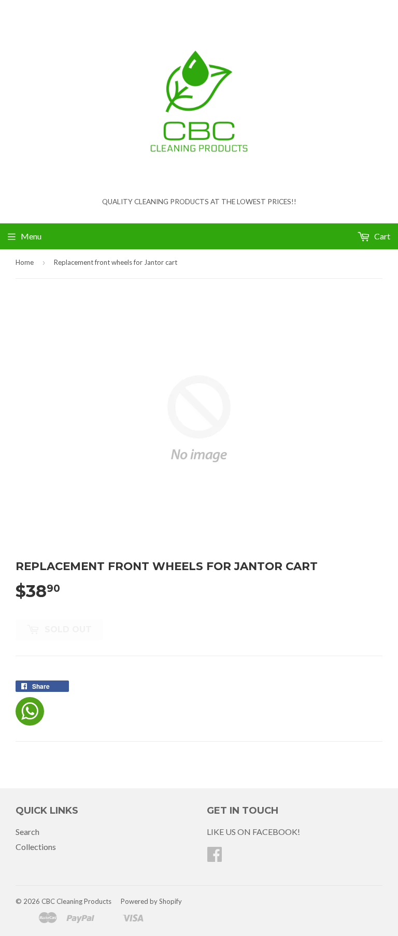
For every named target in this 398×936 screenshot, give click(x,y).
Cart (381, 236)
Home (25, 262)
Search (27, 831)
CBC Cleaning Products (76, 901)
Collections (36, 847)
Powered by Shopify (151, 901)
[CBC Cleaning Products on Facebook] (214, 857)
